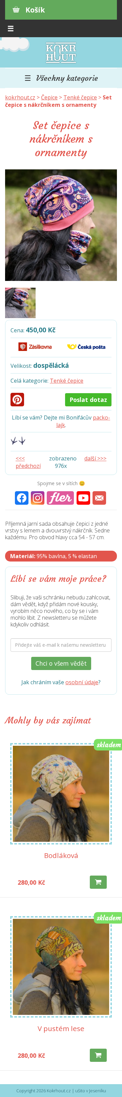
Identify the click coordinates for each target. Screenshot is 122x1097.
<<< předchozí (28, 462)
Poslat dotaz (88, 400)
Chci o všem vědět (61, 663)
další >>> (95, 458)
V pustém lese (61, 1028)
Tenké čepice (80, 97)
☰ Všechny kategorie (61, 78)
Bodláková (61, 855)
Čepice (49, 97)
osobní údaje (81, 682)
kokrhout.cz (20, 97)
